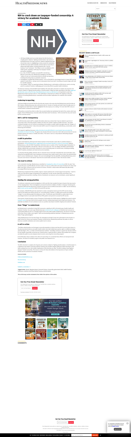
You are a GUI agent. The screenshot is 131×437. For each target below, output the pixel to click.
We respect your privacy (58, 428)
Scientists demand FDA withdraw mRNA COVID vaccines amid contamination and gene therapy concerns (98, 94)
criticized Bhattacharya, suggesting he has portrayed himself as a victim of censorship (46, 143)
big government (34, 269)
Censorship (51, 269)
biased (27, 269)
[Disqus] (47, 362)
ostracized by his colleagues (52, 210)
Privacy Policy (65, 432)
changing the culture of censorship (55, 164)
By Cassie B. (91, 63)
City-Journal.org (22, 259)
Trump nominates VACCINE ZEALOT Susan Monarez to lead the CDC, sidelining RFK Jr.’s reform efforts (98, 120)
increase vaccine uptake (26, 188)
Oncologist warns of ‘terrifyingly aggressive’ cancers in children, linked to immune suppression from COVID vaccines (99, 66)
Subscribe (95, 435)
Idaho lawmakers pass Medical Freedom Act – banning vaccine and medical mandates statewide (98, 146)
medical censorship (29, 271)
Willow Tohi (28, 21)
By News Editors (92, 152)
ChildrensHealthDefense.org (25, 257)
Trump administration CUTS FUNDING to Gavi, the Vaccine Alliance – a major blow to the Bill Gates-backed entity (99, 77)
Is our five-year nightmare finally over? (93, 150)
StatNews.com (21, 262)
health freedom (67, 269)
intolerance (20, 271)
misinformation (47, 271)
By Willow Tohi (92, 84)
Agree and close (118, 429)
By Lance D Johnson (93, 68)
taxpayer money (22, 200)
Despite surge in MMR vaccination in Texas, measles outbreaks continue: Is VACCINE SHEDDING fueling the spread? (98, 99)
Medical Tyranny (38, 271)
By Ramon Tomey (92, 78)
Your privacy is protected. (86, 44)
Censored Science (42, 269)
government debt (58, 269)
